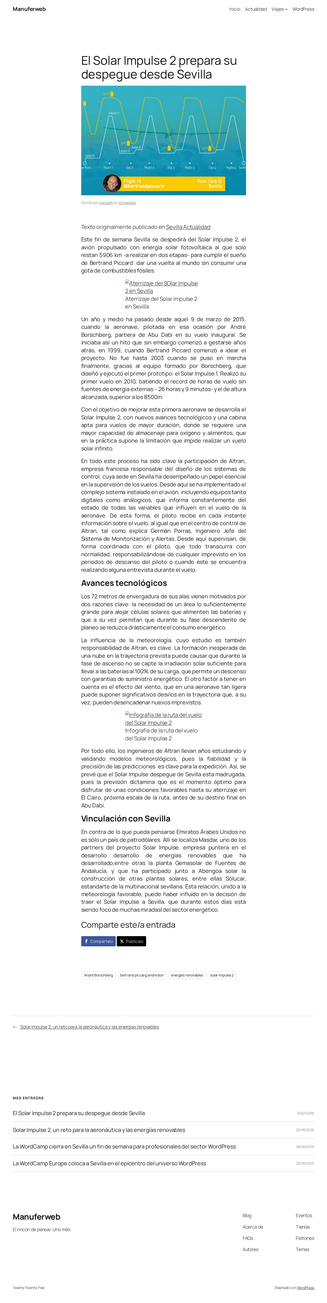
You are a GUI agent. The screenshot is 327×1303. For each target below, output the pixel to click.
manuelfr (106, 202)
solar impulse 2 (222, 975)
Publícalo (134, 941)
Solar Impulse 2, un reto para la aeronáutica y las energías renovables (89, 1027)
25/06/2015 (305, 1163)
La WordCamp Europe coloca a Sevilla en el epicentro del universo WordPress (109, 1163)
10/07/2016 (305, 1113)
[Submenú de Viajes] (286, 9)
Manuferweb (29, 9)
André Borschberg (98, 975)
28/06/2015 (305, 1146)
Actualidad (127, 202)
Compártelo (101, 941)
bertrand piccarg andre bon (142, 975)
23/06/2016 (305, 1129)
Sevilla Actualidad (188, 227)
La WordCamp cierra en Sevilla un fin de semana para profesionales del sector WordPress (124, 1146)
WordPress (305, 1287)
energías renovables (187, 975)
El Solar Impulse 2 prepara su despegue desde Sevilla (79, 1113)
